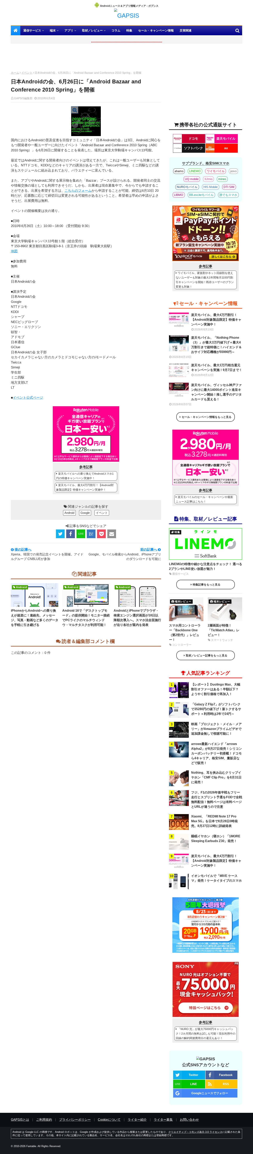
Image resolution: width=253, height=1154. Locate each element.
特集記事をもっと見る (206, 584)
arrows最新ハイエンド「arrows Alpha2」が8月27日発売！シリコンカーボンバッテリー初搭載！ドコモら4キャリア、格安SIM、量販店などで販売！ (216, 753)
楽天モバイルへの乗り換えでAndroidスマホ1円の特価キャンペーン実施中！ (85, 476)
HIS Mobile (210, 187)
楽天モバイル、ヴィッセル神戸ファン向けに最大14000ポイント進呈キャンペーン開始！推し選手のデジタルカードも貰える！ (216, 392)
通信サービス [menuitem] (32, 30)
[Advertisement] (86, 58)
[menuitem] (15, 30)
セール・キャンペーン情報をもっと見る (206, 417)
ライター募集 (163, 1119)
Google (85, 512)
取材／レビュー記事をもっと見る (206, 655)
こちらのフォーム (78, 191)
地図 (14, 251)
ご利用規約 (44, 1119)
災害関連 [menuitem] (186, 30)
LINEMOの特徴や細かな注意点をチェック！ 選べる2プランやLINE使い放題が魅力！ (205, 566)
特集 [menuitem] (129, 30)
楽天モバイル (225, 138)
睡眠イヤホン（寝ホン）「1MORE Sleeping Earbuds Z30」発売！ (215, 839)
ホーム (15, 72)
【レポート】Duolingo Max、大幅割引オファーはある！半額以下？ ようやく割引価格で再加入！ (215, 689)
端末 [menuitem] (53, 30)
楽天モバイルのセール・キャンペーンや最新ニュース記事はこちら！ (204, 499)
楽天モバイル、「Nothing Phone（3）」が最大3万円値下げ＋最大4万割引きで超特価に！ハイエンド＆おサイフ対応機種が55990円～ (216, 345)
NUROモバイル (187, 187)
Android (69, 512)
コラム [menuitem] (115, 30)
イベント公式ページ (28, 398)
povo (233, 171)
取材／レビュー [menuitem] (92, 30)
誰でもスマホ (228, 194)
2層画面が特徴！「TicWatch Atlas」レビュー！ (223, 630)
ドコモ (193, 138)
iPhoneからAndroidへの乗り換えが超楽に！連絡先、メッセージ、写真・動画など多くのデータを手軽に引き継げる (34, 618)
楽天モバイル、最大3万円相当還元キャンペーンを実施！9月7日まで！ (216, 367)
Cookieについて (109, 1119)
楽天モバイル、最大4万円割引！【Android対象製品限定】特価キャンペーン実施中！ (85, 487)
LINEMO (195, 171)
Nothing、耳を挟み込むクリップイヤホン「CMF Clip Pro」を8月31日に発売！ (216, 777)
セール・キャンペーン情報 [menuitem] (156, 30)
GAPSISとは (20, 1119)
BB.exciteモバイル (201, 194)
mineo (222, 179)
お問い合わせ (189, 1119)
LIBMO (178, 194)
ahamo (179, 171)
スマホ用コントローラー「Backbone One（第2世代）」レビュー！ (185, 632)
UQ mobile (192, 179)
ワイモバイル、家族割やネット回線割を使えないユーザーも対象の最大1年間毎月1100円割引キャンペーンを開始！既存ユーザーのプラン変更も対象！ (205, 279)
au (226, 148)
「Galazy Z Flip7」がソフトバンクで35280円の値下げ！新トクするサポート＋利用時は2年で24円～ (216, 709)
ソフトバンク (193, 148)
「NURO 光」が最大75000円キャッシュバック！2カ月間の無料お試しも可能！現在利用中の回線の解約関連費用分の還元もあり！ (205, 1033)
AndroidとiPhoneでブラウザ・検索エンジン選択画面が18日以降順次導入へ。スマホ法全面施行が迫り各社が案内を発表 (137, 618)
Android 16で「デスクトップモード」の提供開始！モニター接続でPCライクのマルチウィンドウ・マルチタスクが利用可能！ (86, 618)
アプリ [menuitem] (68, 30)
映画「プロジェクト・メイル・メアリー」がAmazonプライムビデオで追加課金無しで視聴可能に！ (216, 728)
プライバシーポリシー (75, 1119)
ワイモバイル (216, 171)
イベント (26, 72)
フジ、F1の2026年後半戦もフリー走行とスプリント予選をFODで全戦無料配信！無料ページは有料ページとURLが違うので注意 (216, 799)
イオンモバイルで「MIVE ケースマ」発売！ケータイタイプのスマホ (216, 878)
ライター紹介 (137, 1119)
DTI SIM (229, 187)
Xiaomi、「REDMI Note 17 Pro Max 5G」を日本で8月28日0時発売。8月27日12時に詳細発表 (214, 821)
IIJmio (208, 179)
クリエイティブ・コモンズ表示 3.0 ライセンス (195, 1131)
